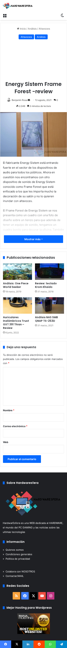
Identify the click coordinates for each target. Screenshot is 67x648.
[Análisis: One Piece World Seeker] (17, 271)
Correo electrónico (15, 426)
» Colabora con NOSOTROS (19, 571)
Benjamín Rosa (19, 100)
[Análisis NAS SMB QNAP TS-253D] (49, 305)
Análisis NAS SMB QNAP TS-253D (46, 319)
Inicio (22, 28)
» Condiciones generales (17, 554)
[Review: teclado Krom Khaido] (49, 271)
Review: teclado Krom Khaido (46, 285)
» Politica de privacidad (16, 558)
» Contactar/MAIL (13, 575)
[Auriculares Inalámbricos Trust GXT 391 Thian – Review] (17, 305)
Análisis (32, 28)
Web (5, 442)
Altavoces (44, 28)
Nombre (8, 410)
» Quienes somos (13, 549)
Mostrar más (32, 239)
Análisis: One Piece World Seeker (15, 285)
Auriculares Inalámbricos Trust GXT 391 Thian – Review (16, 322)
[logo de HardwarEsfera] (18, 6)
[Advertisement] (33, 61)
